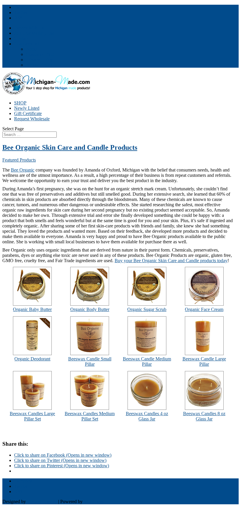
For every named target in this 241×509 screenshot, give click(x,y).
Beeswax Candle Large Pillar (204, 361)
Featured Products (19, 159)
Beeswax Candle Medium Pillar (147, 361)
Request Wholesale (32, 118)
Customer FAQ (40, 54)
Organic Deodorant (32, 358)
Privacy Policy (39, 59)
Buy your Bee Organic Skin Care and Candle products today (171, 260)
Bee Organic (22, 169)
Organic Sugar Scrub (146, 309)
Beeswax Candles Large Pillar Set (32, 416)
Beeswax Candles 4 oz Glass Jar (147, 416)
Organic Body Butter (89, 309)
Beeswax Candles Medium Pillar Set (90, 416)
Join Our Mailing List (34, 33)
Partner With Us (29, 27)
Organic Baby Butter (32, 309)
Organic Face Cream (204, 309)
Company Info (27, 43)
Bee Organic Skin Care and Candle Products (69, 147)
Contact (21, 38)
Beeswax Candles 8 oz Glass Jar (204, 416)
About (32, 48)
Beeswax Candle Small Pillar (89, 361)
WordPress (94, 501)
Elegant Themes (42, 501)
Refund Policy (39, 64)
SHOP (20, 102)
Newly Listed (26, 108)
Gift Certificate (28, 113)
